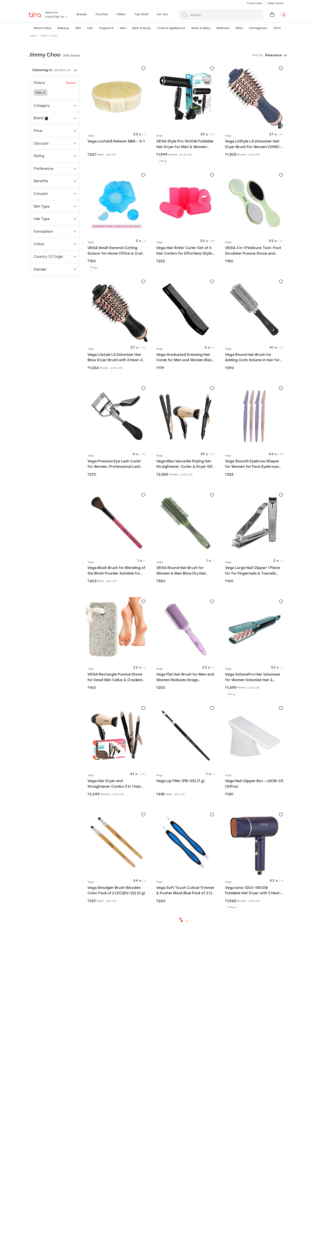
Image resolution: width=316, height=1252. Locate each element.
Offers (121, 14)
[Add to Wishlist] (143, 68)
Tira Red (101, 14)
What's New (42, 28)
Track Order (254, 3)
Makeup (63, 28)
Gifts (277, 28)
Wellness (223, 28)
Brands (82, 14)
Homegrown (258, 28)
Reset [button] (71, 83)
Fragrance (106, 28)
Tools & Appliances (171, 28)
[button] (52, 28)
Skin (78, 28)
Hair (90, 28)
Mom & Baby (201, 28)
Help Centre (276, 3)
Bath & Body (141, 28)
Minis (239, 28)
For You (162, 14)
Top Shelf (141, 14)
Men (123, 28)
